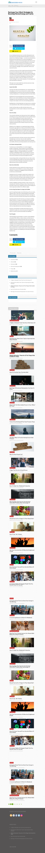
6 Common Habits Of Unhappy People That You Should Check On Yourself (21, 584)
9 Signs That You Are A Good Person (18, 470)
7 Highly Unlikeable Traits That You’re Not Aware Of (21, 280)
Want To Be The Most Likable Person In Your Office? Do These (22, 405)
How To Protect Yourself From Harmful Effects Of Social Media (22, 567)
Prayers (12, 268)
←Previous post (12, 253)
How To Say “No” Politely (16, 534)
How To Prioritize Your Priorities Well (18, 289)
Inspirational (13, 259)
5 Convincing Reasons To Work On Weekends (21, 617)
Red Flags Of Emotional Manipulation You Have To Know (22, 291)
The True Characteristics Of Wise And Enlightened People (22, 550)
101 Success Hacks (19, 324)
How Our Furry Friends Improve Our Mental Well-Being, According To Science (22, 634)
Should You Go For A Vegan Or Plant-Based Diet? (22, 518)
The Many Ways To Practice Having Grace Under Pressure (22, 438)
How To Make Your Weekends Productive (20, 486)
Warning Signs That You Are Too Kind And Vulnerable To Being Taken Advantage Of (20, 502)
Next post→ (19, 253)
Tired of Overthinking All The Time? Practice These (22, 421)
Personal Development (15, 266)
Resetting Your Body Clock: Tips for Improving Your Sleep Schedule (22, 283)
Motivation (11, 20)
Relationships (13, 271)
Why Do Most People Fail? (16, 454)
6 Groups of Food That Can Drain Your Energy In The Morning (21, 601)
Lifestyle (12, 261)
